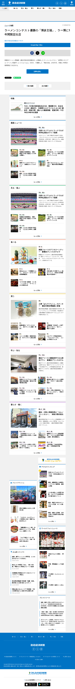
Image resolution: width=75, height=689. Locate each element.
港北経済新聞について (10, 656)
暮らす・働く (41, 8)
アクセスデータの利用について (52, 656)
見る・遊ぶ (24, 8)
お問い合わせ (67, 656)
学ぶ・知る (52, 8)
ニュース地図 (9, 25)
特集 (60, 8)
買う (32, 8)
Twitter (61, 3)
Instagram (65, 3)
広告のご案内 (39, 659)
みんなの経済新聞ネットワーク (37, 673)
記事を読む (37, 71)
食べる (16, 8)
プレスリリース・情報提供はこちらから (31, 656)
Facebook (57, 3)
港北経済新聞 (16, 3)
